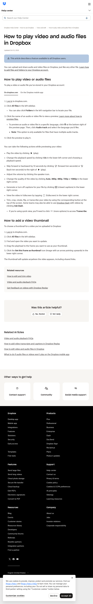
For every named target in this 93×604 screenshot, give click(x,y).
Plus (48, 419)
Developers (12, 530)
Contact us (51, 474)
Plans (48, 452)
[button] (5, 18)
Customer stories (15, 521)
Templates (12, 452)
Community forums (15, 534)
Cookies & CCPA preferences (58, 487)
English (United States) (17, 573)
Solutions (12, 435)
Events (10, 517)
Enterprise (50, 431)
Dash (48, 435)
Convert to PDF (14, 499)
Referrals (11, 538)
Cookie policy (52, 483)
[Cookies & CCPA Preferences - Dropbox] (39, 588)
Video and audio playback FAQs (21, 282)
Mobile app (12, 423)
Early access (13, 444)
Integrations (13, 427)
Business (50, 427)
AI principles (51, 491)
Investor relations (53, 521)
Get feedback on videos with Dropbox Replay (27, 288)
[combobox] (46, 18)
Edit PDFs (12, 491)
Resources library (15, 526)
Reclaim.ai (50, 448)
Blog (10, 513)
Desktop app (13, 419)
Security (11, 439)
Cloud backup (13, 487)
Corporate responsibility (56, 526)
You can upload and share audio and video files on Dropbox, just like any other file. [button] (46, 68)
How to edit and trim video (19, 276)
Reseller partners (15, 542)
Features (11, 431)
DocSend (50, 439)
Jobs (48, 517)
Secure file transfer (15, 483)
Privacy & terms (52, 478)
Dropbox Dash (63, 203)
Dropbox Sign (52, 444)
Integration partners (16, 546)
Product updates (53, 456)
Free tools (12, 456)
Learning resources (54, 499)
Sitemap (49, 495)
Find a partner (13, 550)
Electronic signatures (16, 495)
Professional (51, 423)
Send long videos (15, 474)
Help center (7, 10)
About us (50, 513)
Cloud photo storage (16, 478)
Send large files (14, 470)
